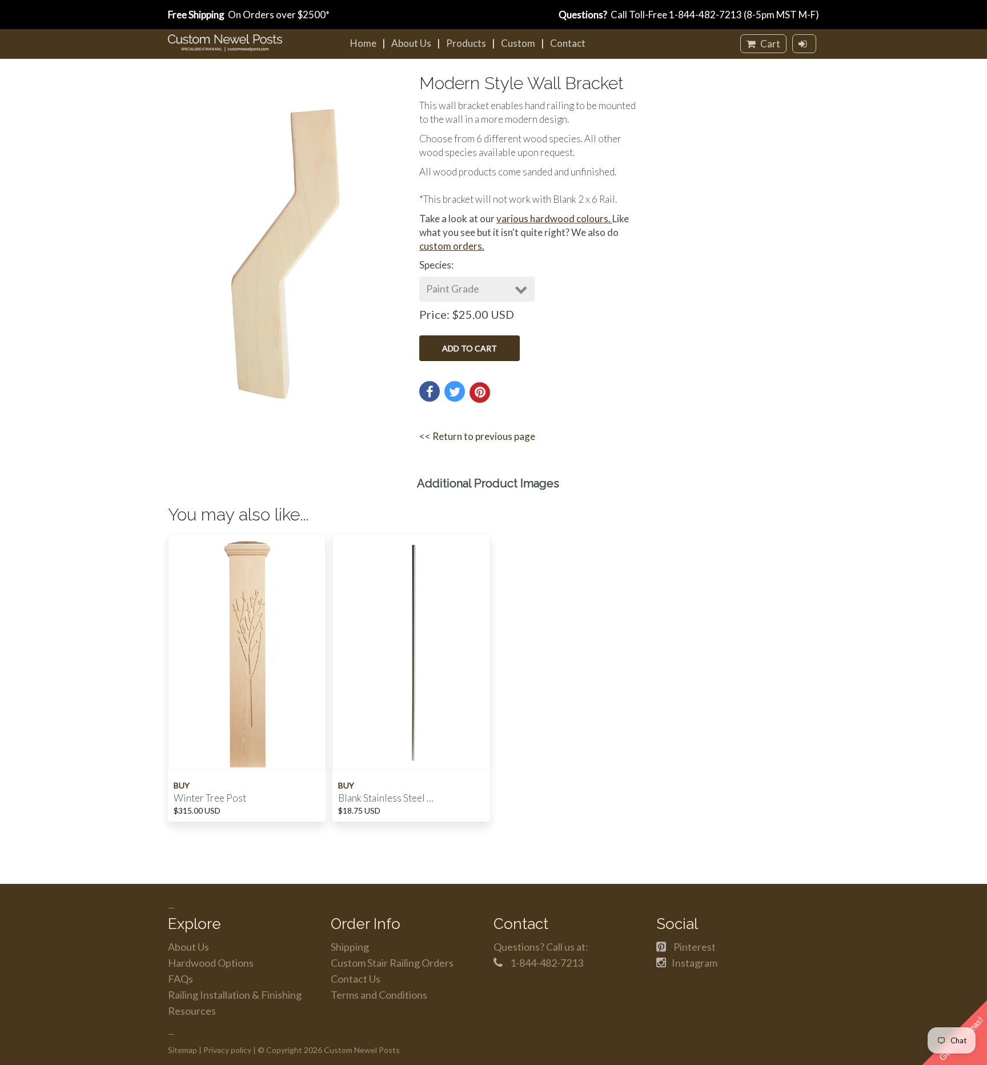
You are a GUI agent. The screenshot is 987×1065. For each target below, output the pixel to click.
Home (363, 43)
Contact (567, 43)
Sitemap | (185, 1050)
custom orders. (451, 246)
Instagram (694, 962)
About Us (411, 43)
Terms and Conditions (379, 994)
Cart (769, 44)
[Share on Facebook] (429, 391)
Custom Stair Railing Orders (392, 962)
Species (435, 265)
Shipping (350, 946)
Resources (192, 1010)
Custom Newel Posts (362, 1050)
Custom (518, 43)
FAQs (180, 978)
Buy (182, 785)
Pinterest (694, 946)
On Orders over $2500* (249, 15)
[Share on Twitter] (454, 391)
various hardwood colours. (554, 219)
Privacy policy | (229, 1050)
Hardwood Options (211, 962)
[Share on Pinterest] (480, 392)
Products (466, 43)
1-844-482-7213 (705, 15)
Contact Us (355, 978)
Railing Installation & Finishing (235, 994)
